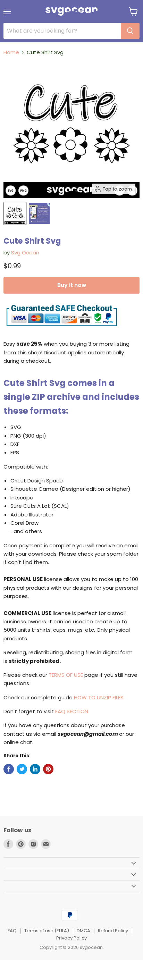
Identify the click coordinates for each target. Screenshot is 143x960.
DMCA (83, 930)
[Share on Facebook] (8, 769)
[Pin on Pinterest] (48, 769)
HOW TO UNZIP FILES (99, 697)
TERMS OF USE (66, 675)
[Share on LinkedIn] (35, 769)
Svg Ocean (25, 252)
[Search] (130, 31)
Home (11, 52)
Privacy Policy (71, 938)
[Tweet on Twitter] (22, 769)
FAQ (12, 930)
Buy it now (71, 285)
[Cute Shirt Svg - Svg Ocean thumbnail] (15, 213)
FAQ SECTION (71, 711)
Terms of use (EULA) (46, 930)
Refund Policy (113, 930)
